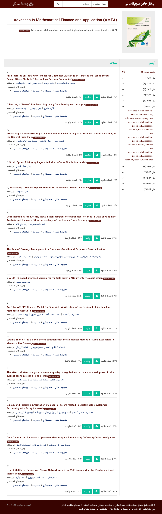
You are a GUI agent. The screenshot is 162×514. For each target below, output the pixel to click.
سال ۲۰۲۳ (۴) (149, 95)
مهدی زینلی (64, 412)
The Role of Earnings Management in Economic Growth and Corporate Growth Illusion (56, 251)
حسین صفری (37, 314)
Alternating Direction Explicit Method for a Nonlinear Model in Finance (55, 188)
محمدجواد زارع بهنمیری (26, 141)
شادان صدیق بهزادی (40, 347)
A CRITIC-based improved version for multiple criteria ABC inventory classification (61, 278)
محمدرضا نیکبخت (71, 314)
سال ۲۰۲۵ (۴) (149, 84)
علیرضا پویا (20, 83)
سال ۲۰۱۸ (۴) (149, 178)
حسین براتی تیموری (66, 83)
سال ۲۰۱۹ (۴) (149, 172)
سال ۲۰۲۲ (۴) (149, 101)
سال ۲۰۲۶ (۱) (149, 78)
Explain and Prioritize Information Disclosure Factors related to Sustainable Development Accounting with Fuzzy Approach (58, 407)
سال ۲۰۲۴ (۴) (149, 89)
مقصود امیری (21, 380)
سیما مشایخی (22, 191)
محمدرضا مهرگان (53, 314)
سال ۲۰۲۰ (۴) (149, 166)
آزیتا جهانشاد (21, 108)
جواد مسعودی (22, 314)
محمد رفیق (20, 477)
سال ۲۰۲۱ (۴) (149, 106)
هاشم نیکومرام (40, 256)
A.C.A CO (11, 505)
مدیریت (36, 91)
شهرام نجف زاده (39, 445)
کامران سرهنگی (57, 380)
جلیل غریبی (49, 83)
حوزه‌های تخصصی (21, 91)
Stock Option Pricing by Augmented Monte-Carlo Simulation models (53, 162)
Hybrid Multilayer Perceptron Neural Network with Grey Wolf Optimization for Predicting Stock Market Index (60, 472)
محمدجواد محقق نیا (39, 380)
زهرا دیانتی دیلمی (23, 256)
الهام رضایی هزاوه (37, 224)
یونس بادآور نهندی (24, 412)
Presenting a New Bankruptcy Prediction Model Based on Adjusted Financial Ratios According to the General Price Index (61, 135)
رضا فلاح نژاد (21, 224)
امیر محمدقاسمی (23, 282)
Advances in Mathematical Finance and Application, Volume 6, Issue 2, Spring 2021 (139, 114)
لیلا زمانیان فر (95, 256)
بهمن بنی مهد (56, 256)
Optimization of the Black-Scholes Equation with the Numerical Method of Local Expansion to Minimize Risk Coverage (60, 341)
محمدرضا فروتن (23, 445)
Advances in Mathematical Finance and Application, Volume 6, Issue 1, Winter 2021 (139, 156)
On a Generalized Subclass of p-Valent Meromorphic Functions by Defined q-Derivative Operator (61, 439)
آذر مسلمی (49, 108)
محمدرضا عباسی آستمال (82, 412)
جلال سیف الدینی (23, 166)
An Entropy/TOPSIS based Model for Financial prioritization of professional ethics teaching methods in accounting (59, 309)
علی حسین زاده (35, 83)
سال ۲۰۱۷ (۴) (149, 183)
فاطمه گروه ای (22, 347)
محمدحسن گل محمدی (59, 445)
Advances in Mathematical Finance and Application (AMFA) (65, 20)
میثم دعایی (51, 477)
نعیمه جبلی (59, 141)
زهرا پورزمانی (35, 108)
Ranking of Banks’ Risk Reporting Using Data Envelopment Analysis (53, 105)
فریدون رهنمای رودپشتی (75, 256)
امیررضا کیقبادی (58, 347)
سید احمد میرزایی (36, 477)
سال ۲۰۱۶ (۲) (149, 189)
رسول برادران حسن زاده (45, 412)
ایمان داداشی (45, 141)
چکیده (88, 97)
